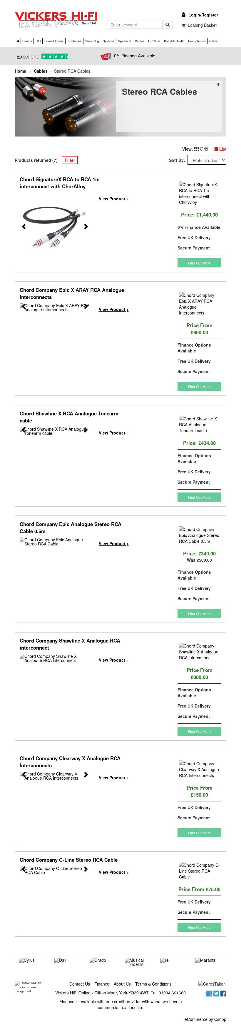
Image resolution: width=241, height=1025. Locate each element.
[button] (21, 228)
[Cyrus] (32, 960)
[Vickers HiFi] (56, 21)
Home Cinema (53, 41)
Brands (27, 41)
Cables (139, 41)
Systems (108, 41)
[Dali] (67, 960)
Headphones (197, 41)
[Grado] (102, 960)
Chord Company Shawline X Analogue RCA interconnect (70, 644)
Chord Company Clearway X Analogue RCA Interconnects (70, 762)
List (222, 148)
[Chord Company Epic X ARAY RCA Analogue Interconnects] (55, 307)
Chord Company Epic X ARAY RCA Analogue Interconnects (72, 293)
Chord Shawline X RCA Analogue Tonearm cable (69, 417)
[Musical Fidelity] (138, 962)
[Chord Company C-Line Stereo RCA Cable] (55, 870)
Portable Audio (174, 41)
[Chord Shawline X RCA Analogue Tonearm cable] (55, 431)
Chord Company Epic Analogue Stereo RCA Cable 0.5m (70, 527)
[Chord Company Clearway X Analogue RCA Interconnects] (55, 776)
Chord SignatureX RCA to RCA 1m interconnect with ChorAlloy (60, 183)
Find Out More (199, 262)
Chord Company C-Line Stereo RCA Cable (69, 859)
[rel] (173, 960)
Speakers (124, 41)
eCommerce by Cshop (205, 1019)
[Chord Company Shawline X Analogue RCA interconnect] (55, 658)
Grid (204, 148)
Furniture (154, 41)
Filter (70, 160)
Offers (213, 41)
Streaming (92, 41)
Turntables (74, 41)
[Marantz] (208, 960)
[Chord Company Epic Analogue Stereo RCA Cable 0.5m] (55, 542)
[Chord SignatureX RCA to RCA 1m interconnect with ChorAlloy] (55, 228)
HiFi (38, 41)
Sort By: (178, 160)
